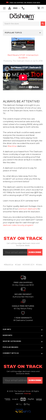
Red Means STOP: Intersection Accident (23, 56)
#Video (39, 265)
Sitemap (27, 393)
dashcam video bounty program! (18, 225)
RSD (15, 8)
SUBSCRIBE (34, 252)
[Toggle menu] (4, 8)
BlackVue (12, 146)
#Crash (18, 265)
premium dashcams (27, 209)
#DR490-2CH (28, 265)
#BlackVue (8, 265)
